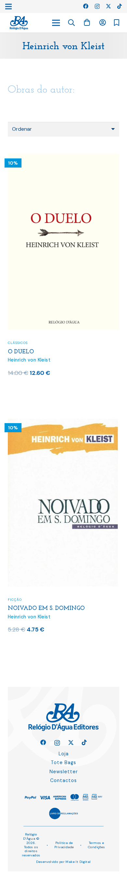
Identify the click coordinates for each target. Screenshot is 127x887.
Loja (64, 754)
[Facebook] (85, 6)
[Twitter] (108, 6)
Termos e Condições (96, 845)
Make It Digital (78, 862)
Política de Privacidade (64, 845)
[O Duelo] (63, 157)
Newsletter (63, 772)
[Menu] (56, 23)
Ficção (15, 600)
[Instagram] (97, 6)
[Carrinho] (87, 22)
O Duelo (21, 352)
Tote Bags (63, 762)
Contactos (63, 780)
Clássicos (18, 343)
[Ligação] (18, 23)
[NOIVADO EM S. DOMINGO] (63, 422)
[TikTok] (119, 6)
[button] (71, 23)
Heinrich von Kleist (29, 360)
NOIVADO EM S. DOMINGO (46, 608)
